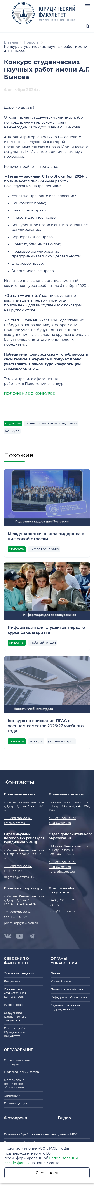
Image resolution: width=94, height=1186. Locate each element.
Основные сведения (19, 973)
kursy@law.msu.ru (62, 871)
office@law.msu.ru (17, 822)
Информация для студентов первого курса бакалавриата (46, 630)
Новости (31, 42)
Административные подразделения (65, 1007)
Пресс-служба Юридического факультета (15, 1032)
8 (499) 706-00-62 (61, 900)
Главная (11, 42)
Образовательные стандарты (17, 1061)
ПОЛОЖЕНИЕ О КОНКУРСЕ (29, 393)
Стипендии (12, 1095)
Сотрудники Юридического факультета (15, 1016)
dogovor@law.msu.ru (19, 877)
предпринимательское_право (51, 423)
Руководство (13, 1004)
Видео (64, 1117)
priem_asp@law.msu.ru (21, 923)
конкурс (12, 431)
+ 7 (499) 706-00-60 (18, 817)
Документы (12, 981)
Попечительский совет (68, 989)
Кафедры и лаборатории (69, 997)
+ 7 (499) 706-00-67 (62, 817)
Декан (55, 973)
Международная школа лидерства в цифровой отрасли (46, 536)
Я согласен (47, 1172)
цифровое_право (44, 549)
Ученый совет (61, 981)
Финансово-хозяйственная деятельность (15, 993)
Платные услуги (15, 1103)
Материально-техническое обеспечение (14, 1083)
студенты (13, 423)
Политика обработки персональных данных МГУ (40, 1134)
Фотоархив (15, 1117)
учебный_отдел (42, 643)
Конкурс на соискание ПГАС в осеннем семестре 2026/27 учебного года (46, 725)
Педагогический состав (21, 1072)
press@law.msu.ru (62, 911)
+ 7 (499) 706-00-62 (62, 861)
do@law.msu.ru (60, 866)
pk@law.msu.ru (60, 822)
